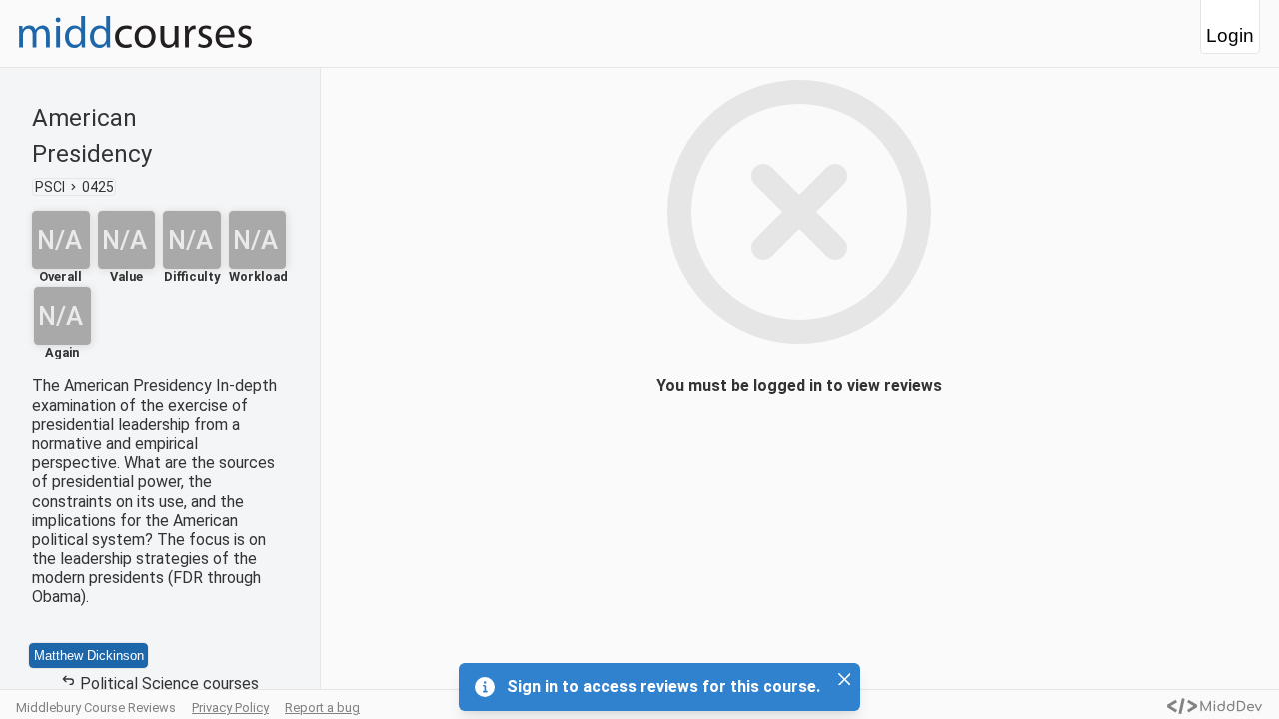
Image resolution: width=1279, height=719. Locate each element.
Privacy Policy (230, 707)
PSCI (50, 187)
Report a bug (322, 707)
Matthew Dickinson (89, 655)
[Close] (844, 679)
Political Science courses (169, 683)
